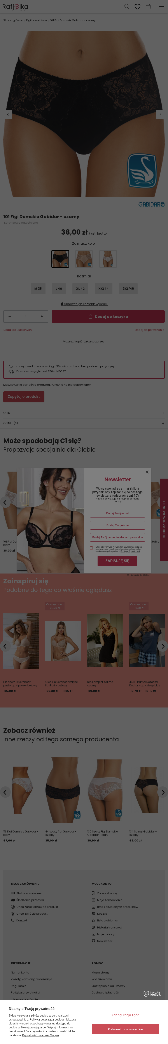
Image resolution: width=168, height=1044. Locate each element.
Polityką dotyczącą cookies (47, 1019)
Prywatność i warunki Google (40, 1035)
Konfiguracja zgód (125, 1015)
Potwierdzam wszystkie (125, 1029)
